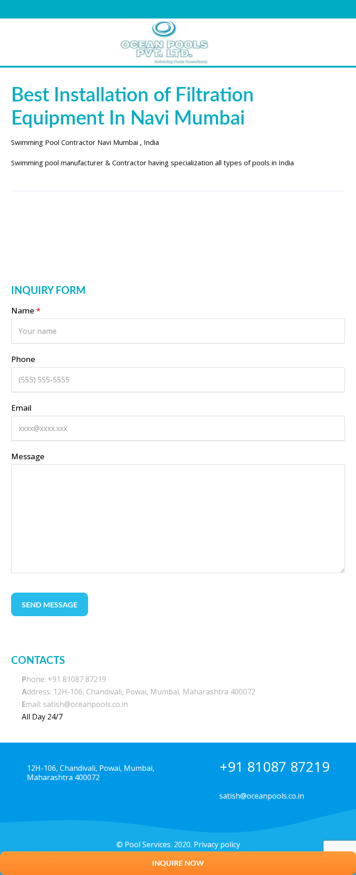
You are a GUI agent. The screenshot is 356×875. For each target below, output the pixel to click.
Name (25, 310)
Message (27, 456)
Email (21, 407)
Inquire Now (178, 863)
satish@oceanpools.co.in (261, 796)
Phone (23, 359)
